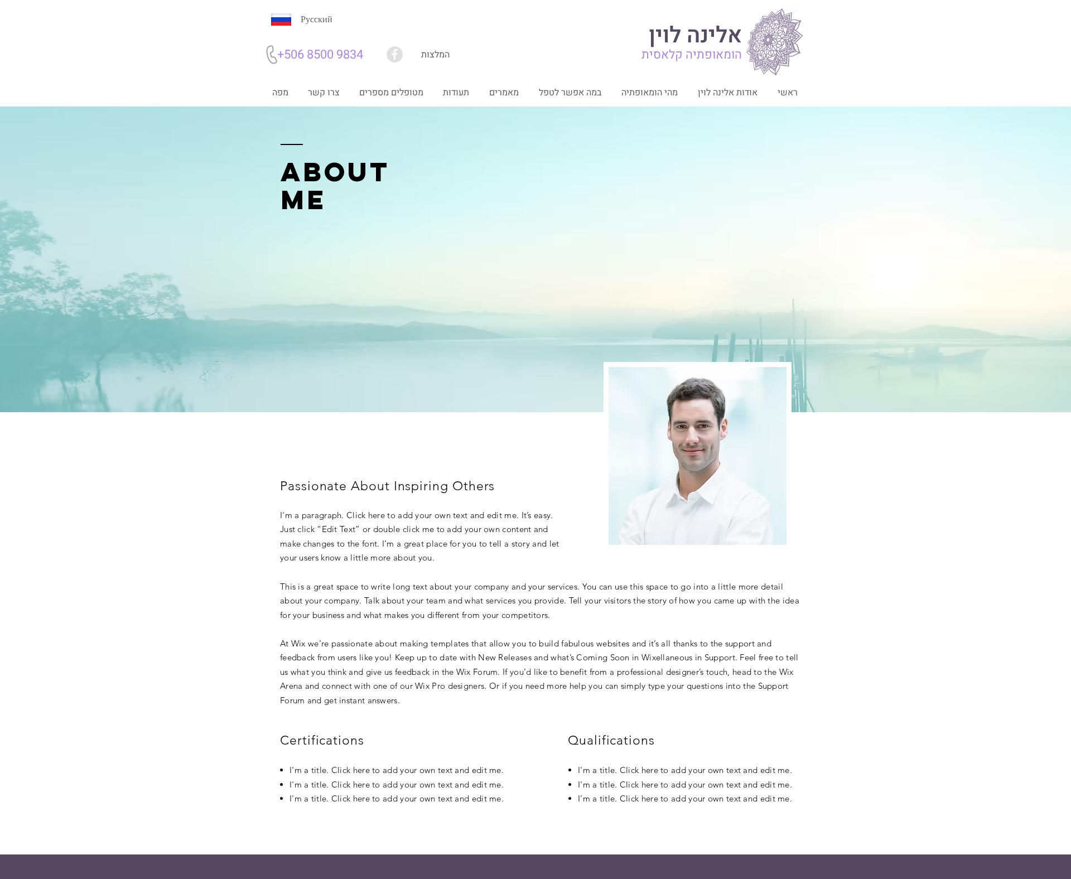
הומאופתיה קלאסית (691, 55)
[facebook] (395, 54)
